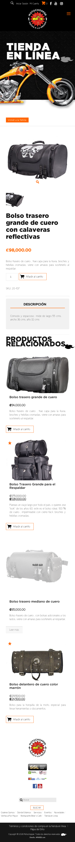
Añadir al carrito (34, 276)
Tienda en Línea (51, 816)
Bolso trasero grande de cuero (33, 397)
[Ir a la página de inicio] (37, 747)
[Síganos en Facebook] (35, 786)
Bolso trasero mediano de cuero (34, 601)
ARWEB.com (40, 837)
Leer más (14, 629)
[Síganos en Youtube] (40, 786)
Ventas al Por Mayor (9, 816)
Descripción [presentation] (35, 304)
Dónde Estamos (24, 812)
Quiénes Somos (7, 812)
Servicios (38, 812)
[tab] (37, 304)
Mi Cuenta (34, 3)
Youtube (56, 3)
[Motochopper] (37, 18)
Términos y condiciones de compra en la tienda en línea (37, 826)
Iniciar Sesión (22, 3)
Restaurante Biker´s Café (31, 816)
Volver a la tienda (17, 119)
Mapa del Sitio (37, 829)
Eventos (47, 812)
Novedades (59, 812)
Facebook (51, 3)
